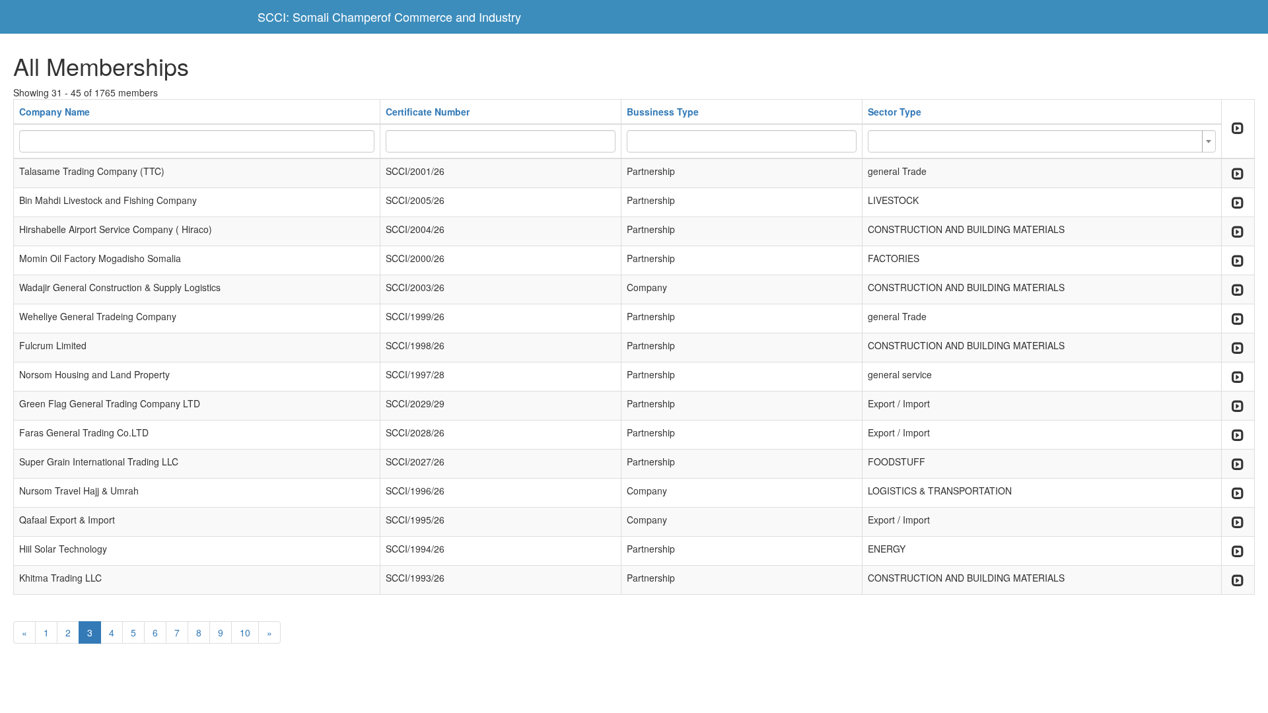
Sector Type (894, 111)
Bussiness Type (663, 111)
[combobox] (1041, 141)
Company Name (54, 111)
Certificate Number (428, 111)
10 (245, 632)
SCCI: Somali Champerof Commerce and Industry (389, 16)
